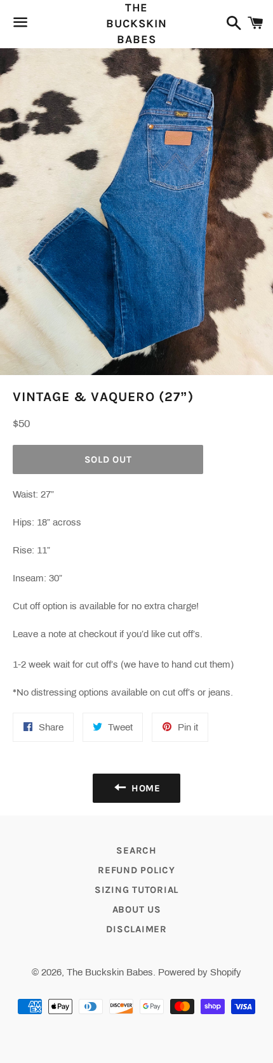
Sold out (108, 459)
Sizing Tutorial (136, 889)
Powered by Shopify (199, 972)
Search (136, 850)
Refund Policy (136, 870)
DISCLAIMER (136, 929)
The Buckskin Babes (136, 23)
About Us (136, 909)
